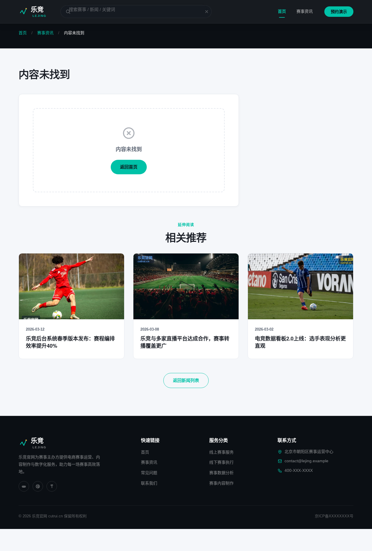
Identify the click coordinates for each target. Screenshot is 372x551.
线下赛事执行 (221, 462)
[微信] (24, 486)
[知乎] (51, 486)
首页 (282, 11)
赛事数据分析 (221, 472)
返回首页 (128, 166)
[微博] (38, 486)
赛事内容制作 (221, 483)
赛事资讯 (304, 11)
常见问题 (149, 472)
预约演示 (339, 11)
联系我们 (149, 483)
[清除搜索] (203, 11)
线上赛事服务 (221, 452)
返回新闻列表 (186, 380)
